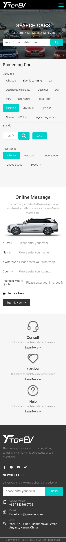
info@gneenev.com (30, 514)
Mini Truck (28, 108)
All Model (11, 80)
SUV (57, 89)
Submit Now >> (16, 302)
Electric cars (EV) (32, 80)
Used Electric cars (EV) (18, 89)
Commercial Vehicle (17, 117)
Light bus (46, 108)
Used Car (43, 89)
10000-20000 (50, 155)
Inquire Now (16, 293)
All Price (11, 155)
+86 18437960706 (21, 504)
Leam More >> (33, 347)
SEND (54, 491)
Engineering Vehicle (46, 117)
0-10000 (29, 155)
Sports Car (24, 98)
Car (51, 80)
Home (20, 33)
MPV (9, 98)
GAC (39, 135)
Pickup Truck (44, 98)
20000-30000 (14, 164)
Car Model (33, 33)
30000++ (36, 164)
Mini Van (49, 33)
